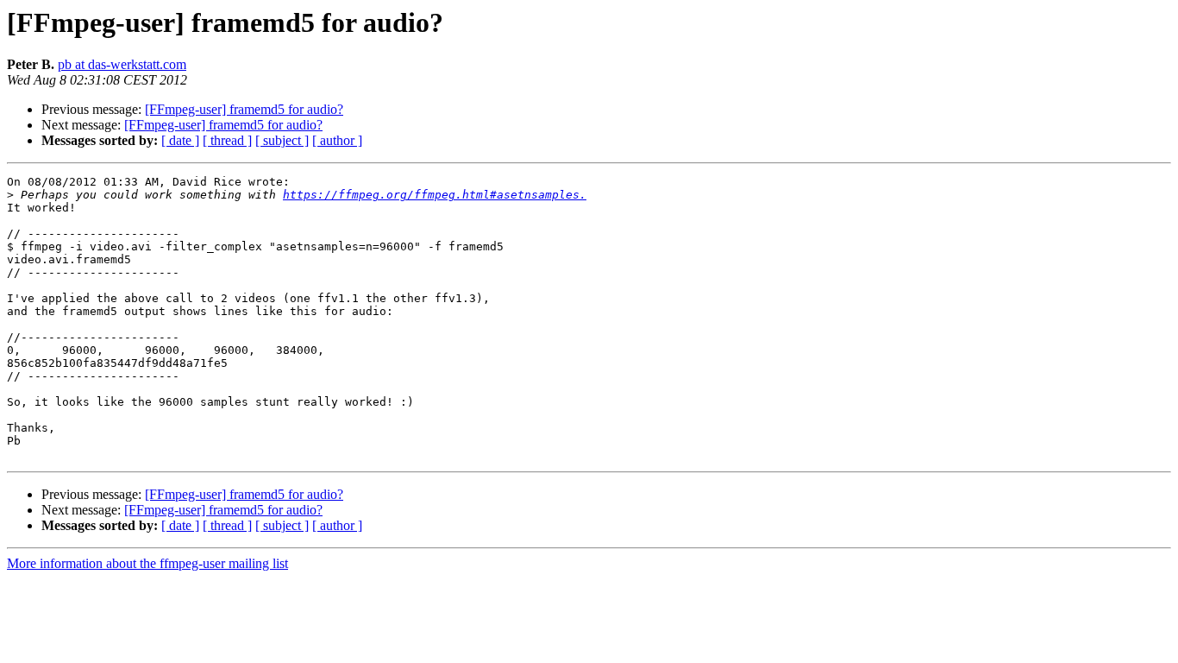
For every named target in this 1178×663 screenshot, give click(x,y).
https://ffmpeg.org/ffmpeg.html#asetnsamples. (434, 194)
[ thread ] (227, 140)
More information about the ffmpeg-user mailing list (147, 563)
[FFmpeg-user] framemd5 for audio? (244, 109)
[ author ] (337, 140)
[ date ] (180, 140)
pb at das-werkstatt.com (122, 64)
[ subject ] (282, 140)
